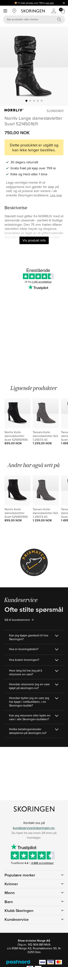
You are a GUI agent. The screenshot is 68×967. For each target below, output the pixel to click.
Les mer (50, 3)
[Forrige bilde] (7, 66)
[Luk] (64, 3)
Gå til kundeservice (17, 620)
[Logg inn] (53, 11)
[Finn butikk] (14, 11)
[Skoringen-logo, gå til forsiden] (33, 10)
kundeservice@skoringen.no (33, 827)
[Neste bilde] (60, 66)
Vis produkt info (34, 240)
